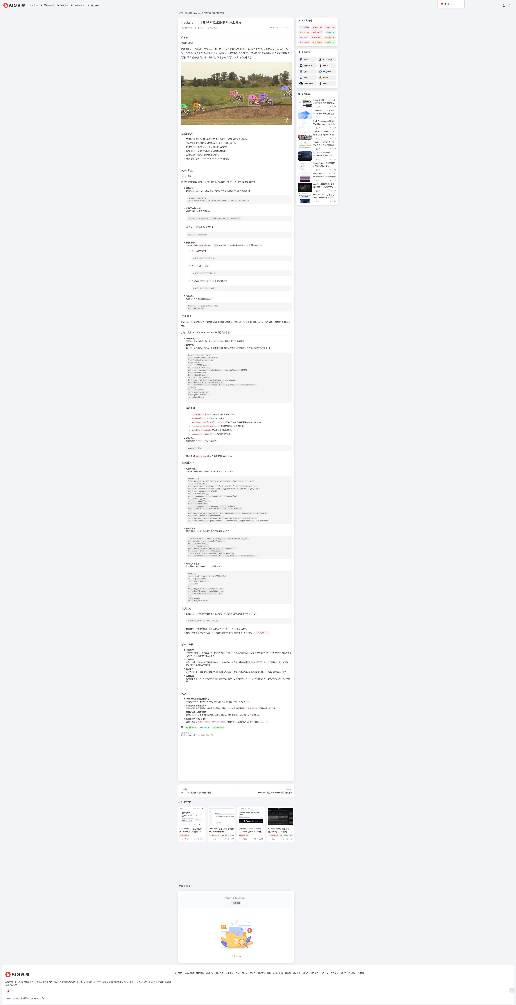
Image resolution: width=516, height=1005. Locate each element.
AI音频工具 (317, 27)
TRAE (252, 973)
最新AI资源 (188, 13)
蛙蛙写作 (261, 973)
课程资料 (200, 973)
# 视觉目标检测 (218, 727)
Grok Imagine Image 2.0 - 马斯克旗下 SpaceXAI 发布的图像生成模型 (324, 134)
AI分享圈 (34, 5)
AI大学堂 (296, 973)
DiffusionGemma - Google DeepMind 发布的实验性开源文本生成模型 (251, 831)
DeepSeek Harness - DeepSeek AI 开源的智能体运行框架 (323, 155)
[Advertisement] (236, 757)
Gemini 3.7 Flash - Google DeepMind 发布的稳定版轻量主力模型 (324, 113)
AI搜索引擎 (329, 37)
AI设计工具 (330, 27)
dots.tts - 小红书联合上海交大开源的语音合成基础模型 (324, 145)
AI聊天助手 (317, 32)
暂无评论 (186, 886)
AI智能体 (303, 37)
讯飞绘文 (334, 973)
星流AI (288, 973)
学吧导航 (229, 973)
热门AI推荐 (304, 27)
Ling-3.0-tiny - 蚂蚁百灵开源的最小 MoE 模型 (324, 164)
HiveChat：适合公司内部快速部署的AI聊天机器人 (221, 830)
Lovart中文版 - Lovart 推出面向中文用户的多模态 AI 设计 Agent (324, 103)
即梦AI (244, 973)
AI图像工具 (330, 42)
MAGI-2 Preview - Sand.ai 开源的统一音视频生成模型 (324, 175)
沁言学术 (352, 973)
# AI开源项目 (204, 727)
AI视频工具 (304, 32)
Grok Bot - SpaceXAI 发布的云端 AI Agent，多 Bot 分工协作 (324, 124)
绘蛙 (269, 973)
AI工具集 (219, 973)
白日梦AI (324, 973)
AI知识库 (210, 973)
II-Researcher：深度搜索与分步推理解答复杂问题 (279, 830)
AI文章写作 (316, 37)
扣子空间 (314, 973)
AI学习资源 (317, 42)
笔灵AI (361, 973)
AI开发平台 (304, 42)
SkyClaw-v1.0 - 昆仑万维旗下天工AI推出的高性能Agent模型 (191, 831)
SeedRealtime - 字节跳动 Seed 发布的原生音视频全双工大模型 (324, 197)
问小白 (306, 973)
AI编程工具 (330, 32)
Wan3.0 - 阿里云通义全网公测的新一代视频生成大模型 (324, 187)
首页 (181, 13)
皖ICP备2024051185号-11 (36, 998)
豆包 (237, 973)
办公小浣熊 (278, 973)
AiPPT (343, 973)
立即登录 (236, 902)
